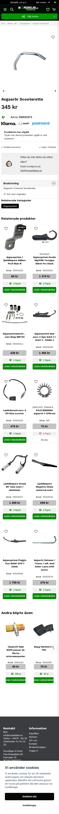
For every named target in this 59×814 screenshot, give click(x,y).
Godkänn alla (29, 796)
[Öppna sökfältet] (12, 9)
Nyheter (33, 737)
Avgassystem (25, 23)
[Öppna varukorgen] (54, 9)
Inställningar (29, 805)
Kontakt (33, 743)
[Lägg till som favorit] (48, 9)
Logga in (33, 750)
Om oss (33, 740)
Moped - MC (12, 23)
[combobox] (29, 16)
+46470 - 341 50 (19, 738)
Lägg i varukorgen (14, 290)
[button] (55, 2)
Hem (3, 23)
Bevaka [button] (44, 440)
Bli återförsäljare (37, 747)
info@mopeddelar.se (31, 170)
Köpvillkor (34, 733)
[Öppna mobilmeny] (5, 9)
